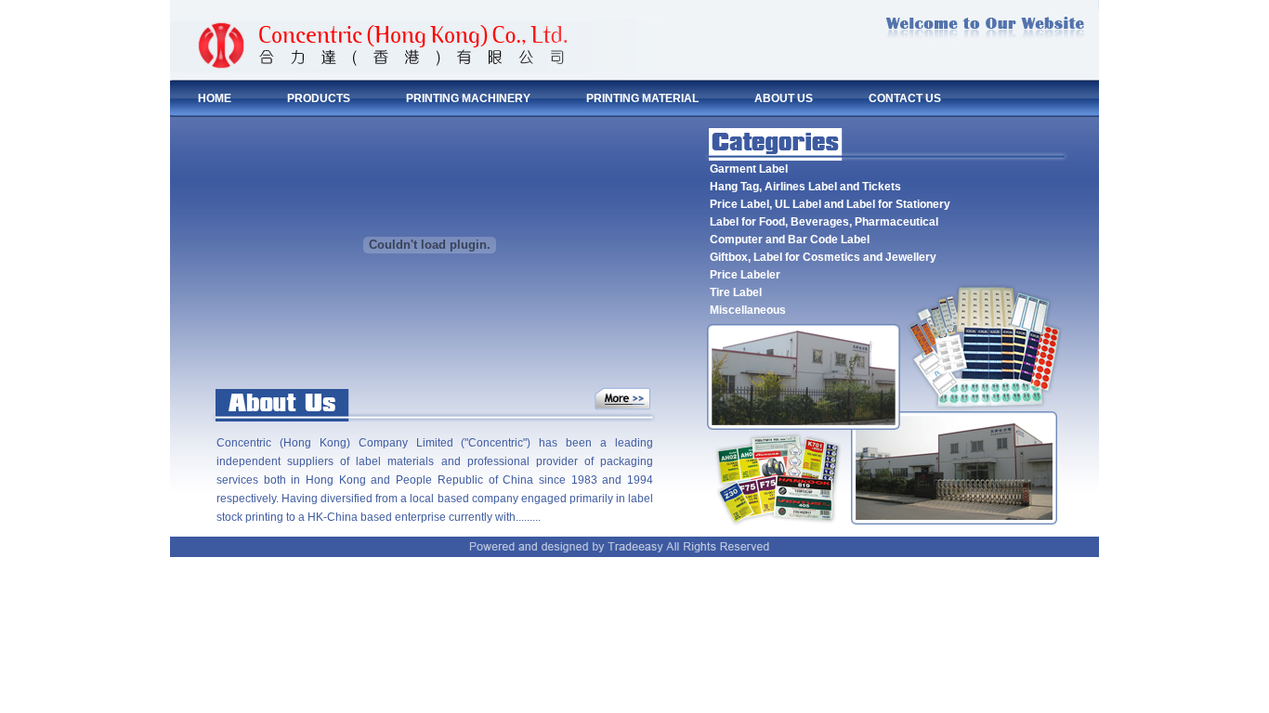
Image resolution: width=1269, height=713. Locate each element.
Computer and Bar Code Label (790, 239)
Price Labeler (745, 274)
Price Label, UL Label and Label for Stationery (830, 204)
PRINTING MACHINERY (468, 98)
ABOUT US (783, 98)
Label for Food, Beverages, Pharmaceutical (824, 221)
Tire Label (736, 292)
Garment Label (749, 168)
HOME (214, 98)
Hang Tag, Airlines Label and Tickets (805, 186)
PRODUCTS (318, 98)
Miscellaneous (748, 310)
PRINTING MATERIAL (642, 98)
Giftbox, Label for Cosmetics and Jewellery (823, 257)
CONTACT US (905, 98)
